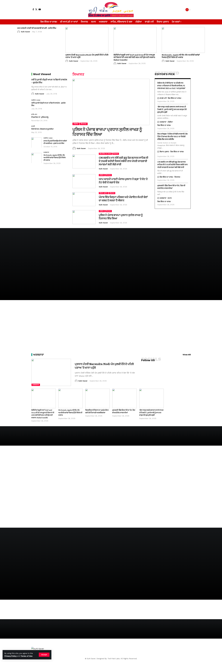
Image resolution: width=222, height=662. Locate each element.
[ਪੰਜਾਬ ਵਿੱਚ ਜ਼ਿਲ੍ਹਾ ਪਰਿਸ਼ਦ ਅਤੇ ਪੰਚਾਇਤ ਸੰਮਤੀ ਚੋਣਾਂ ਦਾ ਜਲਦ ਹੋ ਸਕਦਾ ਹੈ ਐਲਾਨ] (84, 199)
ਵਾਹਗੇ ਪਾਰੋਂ (163, 98)
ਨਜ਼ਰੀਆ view (35, 100)
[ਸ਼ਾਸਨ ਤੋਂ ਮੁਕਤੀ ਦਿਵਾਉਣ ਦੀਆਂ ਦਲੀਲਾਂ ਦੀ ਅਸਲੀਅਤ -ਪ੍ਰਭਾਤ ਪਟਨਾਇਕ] (36, 142)
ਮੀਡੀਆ (75, 124)
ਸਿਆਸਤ (84, 124)
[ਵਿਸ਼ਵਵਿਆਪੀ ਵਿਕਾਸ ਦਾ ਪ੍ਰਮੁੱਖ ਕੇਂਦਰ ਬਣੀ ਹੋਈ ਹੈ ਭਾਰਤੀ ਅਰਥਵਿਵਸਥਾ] (97, 398)
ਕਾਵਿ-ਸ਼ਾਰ (34, 114)
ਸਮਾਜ (170, 198)
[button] (44, 655)
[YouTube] (39, 9)
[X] (36, 9)
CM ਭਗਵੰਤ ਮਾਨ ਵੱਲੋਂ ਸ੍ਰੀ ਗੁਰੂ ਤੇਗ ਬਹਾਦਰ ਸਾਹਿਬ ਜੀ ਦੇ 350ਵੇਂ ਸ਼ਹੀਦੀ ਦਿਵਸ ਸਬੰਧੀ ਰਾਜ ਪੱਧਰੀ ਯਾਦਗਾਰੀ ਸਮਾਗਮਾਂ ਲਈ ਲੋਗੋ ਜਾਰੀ (123, 161)
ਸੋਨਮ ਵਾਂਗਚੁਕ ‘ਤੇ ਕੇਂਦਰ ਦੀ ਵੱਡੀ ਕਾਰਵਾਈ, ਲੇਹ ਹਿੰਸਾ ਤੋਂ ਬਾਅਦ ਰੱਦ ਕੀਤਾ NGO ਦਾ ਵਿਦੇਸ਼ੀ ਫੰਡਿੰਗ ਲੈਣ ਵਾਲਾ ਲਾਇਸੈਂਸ (172, 136)
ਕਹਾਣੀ (33, 126)
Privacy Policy (10, 656)
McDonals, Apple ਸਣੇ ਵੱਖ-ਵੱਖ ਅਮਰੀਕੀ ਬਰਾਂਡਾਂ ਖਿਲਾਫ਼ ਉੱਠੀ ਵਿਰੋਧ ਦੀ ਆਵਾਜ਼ (181, 56)
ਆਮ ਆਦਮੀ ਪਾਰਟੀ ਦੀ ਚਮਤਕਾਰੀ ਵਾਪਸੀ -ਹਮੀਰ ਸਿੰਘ (36, 28)
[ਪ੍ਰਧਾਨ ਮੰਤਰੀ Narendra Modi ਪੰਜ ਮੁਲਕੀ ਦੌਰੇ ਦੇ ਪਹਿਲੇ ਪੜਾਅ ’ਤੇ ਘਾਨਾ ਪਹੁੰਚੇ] (86, 40)
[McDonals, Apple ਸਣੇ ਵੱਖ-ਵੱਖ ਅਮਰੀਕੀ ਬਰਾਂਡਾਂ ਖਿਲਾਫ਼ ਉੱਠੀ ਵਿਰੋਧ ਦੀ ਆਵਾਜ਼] (183, 40)
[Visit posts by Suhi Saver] (18, 31)
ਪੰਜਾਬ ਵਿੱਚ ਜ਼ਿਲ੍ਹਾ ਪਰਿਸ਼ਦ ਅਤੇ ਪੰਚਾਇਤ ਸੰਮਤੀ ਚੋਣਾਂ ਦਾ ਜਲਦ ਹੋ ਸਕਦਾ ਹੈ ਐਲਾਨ (123, 199)
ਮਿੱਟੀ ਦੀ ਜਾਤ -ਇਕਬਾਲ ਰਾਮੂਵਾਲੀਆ (42, 129)
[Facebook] (33, 9)
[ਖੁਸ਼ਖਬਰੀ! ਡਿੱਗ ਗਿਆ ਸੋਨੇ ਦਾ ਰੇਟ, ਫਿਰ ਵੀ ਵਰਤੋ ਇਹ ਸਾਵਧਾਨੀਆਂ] (124, 398)
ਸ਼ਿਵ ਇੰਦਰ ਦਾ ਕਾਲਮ (105, 153)
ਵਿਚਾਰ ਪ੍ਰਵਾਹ (104, 193)
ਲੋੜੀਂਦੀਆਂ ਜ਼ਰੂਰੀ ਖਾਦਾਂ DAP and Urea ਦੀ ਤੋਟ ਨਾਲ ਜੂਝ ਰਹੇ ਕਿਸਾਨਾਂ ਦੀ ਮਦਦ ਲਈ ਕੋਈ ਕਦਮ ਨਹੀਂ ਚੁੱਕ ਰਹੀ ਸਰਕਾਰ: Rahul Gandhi (134, 57)
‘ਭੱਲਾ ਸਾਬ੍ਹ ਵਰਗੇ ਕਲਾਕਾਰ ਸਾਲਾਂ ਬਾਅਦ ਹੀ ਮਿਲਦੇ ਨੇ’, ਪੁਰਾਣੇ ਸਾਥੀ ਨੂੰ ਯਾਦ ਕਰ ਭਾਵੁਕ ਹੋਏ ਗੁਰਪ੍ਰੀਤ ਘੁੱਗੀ (172, 109)
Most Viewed (42, 74)
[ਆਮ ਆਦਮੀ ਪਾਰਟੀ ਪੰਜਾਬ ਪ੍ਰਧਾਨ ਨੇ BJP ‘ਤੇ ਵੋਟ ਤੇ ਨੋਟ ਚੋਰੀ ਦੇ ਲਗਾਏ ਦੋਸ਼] (84, 181)
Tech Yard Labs (114, 659)
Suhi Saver (25, 32)
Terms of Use (26, 656)
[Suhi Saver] (111, 9)
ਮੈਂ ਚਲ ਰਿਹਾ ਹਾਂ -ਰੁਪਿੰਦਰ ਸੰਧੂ (39, 117)
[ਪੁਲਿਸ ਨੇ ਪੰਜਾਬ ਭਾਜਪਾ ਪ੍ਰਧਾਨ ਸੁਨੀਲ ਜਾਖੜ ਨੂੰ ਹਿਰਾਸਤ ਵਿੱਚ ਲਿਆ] (111, 102)
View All (187, 355)
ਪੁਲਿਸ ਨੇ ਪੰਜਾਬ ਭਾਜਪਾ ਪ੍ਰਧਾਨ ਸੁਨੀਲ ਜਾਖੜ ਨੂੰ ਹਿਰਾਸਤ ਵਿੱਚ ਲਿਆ (107, 132)
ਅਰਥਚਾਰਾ (46, 152)
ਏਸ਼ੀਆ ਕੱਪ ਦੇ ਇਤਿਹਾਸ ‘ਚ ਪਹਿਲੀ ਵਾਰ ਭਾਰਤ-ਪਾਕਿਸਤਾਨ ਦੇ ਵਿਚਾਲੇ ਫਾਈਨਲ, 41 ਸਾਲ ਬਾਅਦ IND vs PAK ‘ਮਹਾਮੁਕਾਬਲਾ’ (171, 85)
